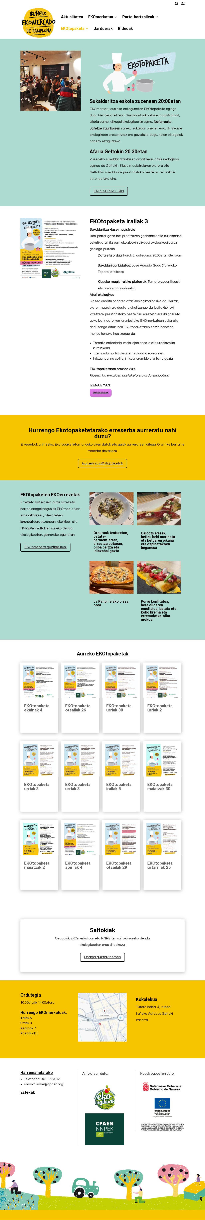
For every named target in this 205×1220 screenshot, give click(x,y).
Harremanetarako (36, 1072)
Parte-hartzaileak (138, 17)
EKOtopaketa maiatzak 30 (160, 786)
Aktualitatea (72, 17)
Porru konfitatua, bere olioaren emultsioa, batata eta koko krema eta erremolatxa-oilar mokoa (158, 610)
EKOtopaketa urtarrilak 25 (160, 865)
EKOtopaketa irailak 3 (50, 287)
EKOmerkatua (100, 17)
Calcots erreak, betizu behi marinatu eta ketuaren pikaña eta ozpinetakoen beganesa (158, 540)
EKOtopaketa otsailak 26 (77, 707)
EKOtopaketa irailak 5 (119, 786)
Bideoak (125, 29)
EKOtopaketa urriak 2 (160, 707)
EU (183, 3)
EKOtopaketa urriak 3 (36, 786)
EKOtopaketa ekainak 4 (36, 707)
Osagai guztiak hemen (102, 957)
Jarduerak (103, 29)
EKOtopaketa (72, 29)
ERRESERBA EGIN (109, 191)
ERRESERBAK (101, 392)
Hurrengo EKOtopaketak (102, 463)
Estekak (27, 1092)
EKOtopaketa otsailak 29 (119, 865)
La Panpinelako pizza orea (111, 603)
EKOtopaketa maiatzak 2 (36, 865)
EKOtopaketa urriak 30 (119, 707)
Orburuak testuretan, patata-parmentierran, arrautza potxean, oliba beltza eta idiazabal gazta (110, 542)
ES (176, 3)
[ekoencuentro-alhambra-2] (50, 110)
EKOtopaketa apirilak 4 (77, 865)
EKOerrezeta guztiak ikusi (45, 547)
